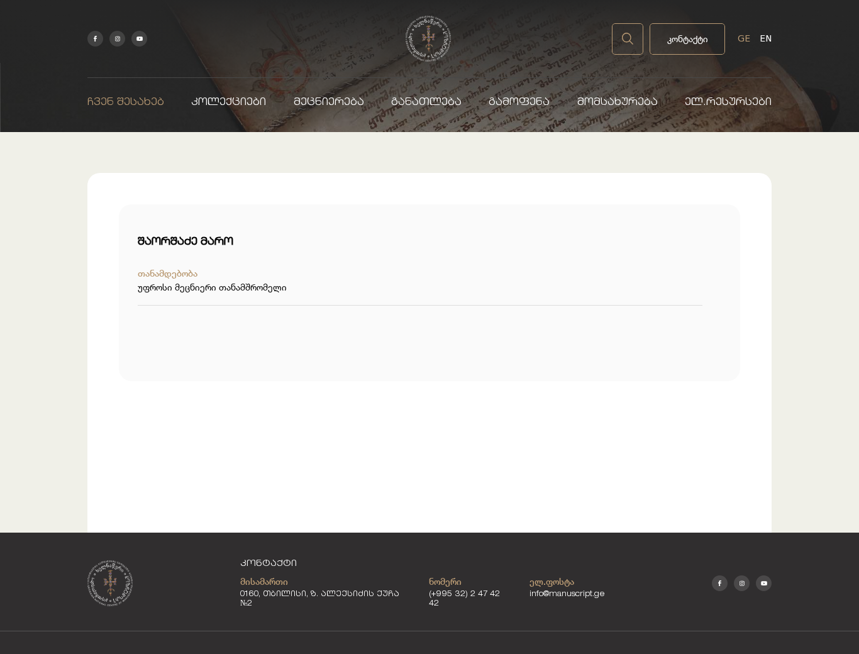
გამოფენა (519, 102)
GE (744, 38)
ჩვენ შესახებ (125, 102)
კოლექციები (228, 102)
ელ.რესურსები (728, 102)
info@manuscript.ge (567, 594)
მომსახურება (617, 102)
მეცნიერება (329, 102)
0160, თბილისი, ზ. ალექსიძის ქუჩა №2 (319, 599)
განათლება (426, 102)
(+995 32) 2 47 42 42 (464, 599)
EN (766, 38)
